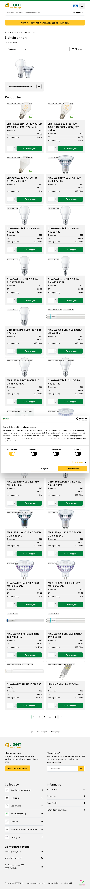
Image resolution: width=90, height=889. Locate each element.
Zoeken (79, 12)
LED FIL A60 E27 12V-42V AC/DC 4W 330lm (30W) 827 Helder (24, 125)
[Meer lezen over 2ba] (75, 6)
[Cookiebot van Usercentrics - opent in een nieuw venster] (77, 419)
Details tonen (77, 462)
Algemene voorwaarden (36, 883)
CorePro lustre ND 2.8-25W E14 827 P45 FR (63, 280)
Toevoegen (30, 148)
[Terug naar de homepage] (13, 6)
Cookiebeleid (66, 883)
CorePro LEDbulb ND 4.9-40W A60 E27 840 (64, 483)
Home (7, 32)
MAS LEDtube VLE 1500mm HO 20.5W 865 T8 (65, 331)
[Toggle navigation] (82, 6)
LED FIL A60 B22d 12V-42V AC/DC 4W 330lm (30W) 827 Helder (63, 127)
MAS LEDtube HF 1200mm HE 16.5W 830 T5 (23, 635)
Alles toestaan (73, 469)
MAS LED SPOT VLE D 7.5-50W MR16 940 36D (64, 584)
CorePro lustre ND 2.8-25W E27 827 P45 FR (22, 280)
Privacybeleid (53, 883)
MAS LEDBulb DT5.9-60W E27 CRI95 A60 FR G (23, 382)
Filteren (78, 49)
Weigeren (44, 469)
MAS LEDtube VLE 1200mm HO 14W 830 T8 (65, 635)
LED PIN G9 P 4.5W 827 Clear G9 (64, 686)
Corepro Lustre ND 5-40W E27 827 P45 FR (24, 331)
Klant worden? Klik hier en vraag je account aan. (45, 22)
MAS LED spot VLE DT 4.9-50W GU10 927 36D (64, 179)
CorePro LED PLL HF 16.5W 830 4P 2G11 (24, 686)
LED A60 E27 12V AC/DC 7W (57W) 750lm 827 (22, 179)
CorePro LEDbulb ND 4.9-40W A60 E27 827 (23, 230)
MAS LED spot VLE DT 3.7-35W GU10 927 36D (64, 534)
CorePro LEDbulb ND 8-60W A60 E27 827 (63, 230)
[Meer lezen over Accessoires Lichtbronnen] (39, 86)
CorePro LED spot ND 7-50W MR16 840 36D (23, 584)
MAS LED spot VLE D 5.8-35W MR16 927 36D (23, 483)
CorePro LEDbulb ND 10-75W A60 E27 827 (64, 382)
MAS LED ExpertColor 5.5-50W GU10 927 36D (24, 534)
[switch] (34, 454)
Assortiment (17, 32)
